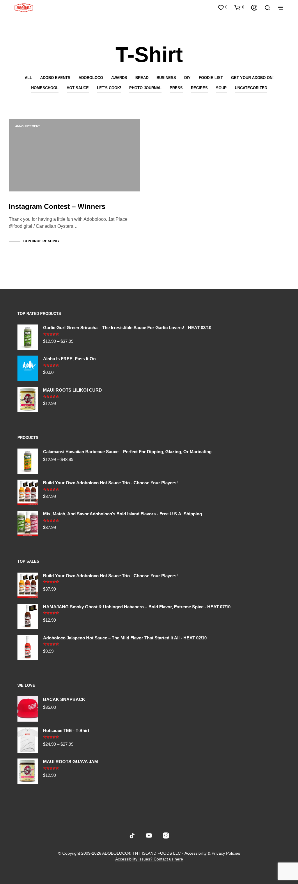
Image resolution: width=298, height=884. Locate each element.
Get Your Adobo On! (252, 78)
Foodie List (211, 78)
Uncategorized (251, 88)
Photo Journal (145, 88)
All (28, 78)
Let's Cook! (109, 88)
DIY (187, 78)
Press (176, 88)
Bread (141, 78)
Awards (119, 78)
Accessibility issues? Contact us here (149, 859)
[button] (222, 7)
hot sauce (78, 88)
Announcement (27, 126)
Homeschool (44, 88)
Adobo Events (55, 78)
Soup (221, 88)
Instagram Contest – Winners (57, 206)
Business (166, 78)
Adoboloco (91, 78)
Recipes (199, 88)
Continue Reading (41, 241)
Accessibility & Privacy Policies (212, 853)
